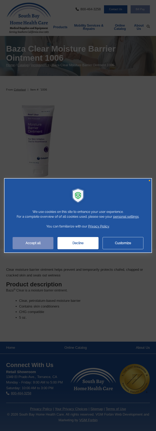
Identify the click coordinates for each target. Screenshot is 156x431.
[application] (78, 215)
